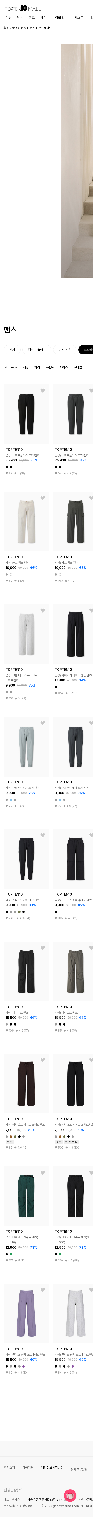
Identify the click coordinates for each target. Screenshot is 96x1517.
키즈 (32, 18)
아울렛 (59, 18)
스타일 (77, 367)
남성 (20, 18)
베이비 (45, 18)
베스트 (78, 18)
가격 (37, 367)
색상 (26, 367)
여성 (9, 18)
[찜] (42, 390)
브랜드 (49, 367)
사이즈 (63, 367)
